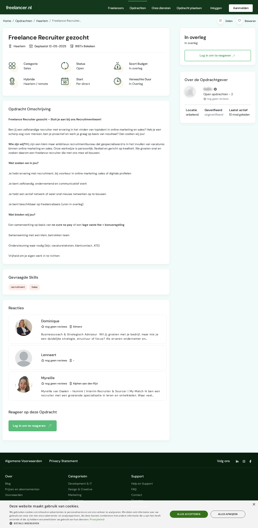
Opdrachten (138, 8)
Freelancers (116, 8)
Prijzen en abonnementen (22, 489)
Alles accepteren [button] (188, 514)
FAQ (134, 489)
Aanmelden (240, 8)
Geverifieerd (213, 110)
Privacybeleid (97, 519)
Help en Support (142, 483)
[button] (220, 20)
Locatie (191, 110)
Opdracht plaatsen (189, 8)
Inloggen (216, 8)
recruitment (18, 287)
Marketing (74, 495)
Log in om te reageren (29, 426)
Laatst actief (238, 110)
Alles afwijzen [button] (228, 514)
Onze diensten (161, 8)
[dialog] (129, 514)
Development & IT (80, 483)
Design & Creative (80, 489)
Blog (8, 483)
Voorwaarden (14, 495)
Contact (136, 495)
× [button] (253, 504)
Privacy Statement (63, 461)
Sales (35, 287)
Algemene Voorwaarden (23, 461)
